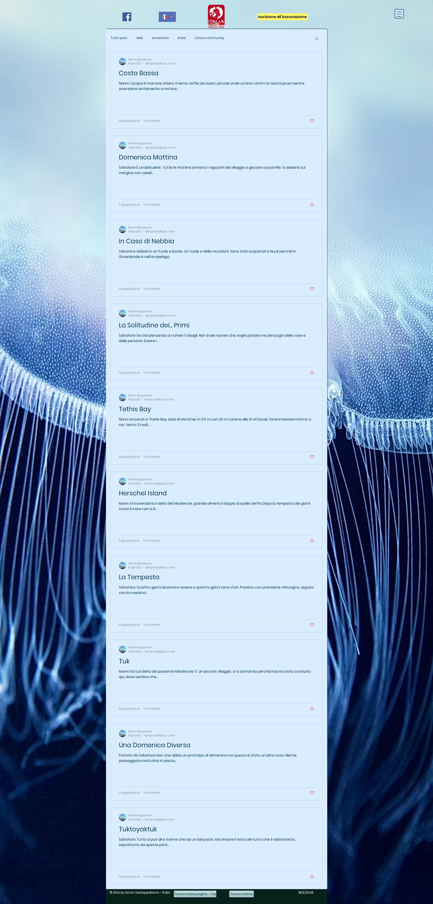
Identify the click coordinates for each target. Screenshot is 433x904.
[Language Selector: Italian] (167, 17)
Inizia (182, 38)
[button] (317, 38)
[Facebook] (126, 16)
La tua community (209, 38)
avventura (160, 38)
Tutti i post (119, 38)
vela (139, 38)
